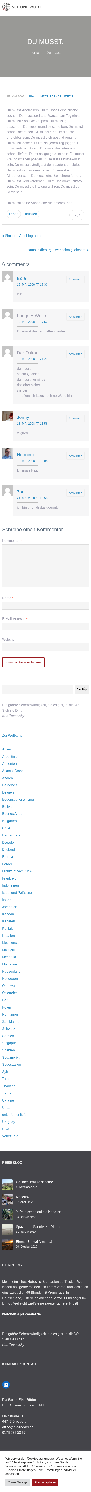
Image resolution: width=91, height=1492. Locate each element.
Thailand (8, 1086)
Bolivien (8, 806)
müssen (31, 214)
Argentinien (10, 756)
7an (21, 491)
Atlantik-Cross (12, 771)
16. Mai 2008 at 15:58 (32, 423)
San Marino (10, 1021)
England (8, 849)
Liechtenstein (12, 943)
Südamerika (11, 1057)
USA (5, 1129)
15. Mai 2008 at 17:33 (32, 284)
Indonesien (10, 885)
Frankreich (10, 878)
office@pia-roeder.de (17, 1427)
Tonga (6, 1093)
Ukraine (8, 1100)
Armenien (9, 763)
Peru (5, 1000)
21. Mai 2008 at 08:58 (32, 498)
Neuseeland (11, 971)
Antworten (75, 279)
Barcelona (10, 785)
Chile (6, 828)
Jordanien (9, 907)
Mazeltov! (23, 1197)
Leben (13, 214)
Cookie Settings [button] (17, 1482)
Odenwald (10, 986)
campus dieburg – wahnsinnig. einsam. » (58, 250)
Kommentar (12, 541)
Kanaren (8, 921)
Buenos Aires (12, 814)
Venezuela (10, 1136)
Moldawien (10, 964)
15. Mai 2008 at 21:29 (32, 359)
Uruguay (8, 1122)
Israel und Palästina (17, 892)
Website (8, 639)
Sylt (5, 1072)
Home (34, 52)
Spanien (8, 1050)
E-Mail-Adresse (15, 619)
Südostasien (11, 1064)
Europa (7, 857)
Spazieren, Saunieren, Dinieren (39, 1227)
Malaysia (9, 950)
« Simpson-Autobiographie (22, 236)
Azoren (7, 778)
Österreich (10, 993)
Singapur (9, 1043)
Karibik (7, 928)
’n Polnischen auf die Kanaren (38, 1212)
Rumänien (10, 1014)
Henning (25, 454)
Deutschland (11, 835)
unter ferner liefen (56, 96)
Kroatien (8, 936)
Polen (6, 1007)
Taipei (6, 1079)
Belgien (8, 792)
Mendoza (9, 957)
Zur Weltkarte (12, 735)
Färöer (7, 864)
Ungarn (7, 1107)
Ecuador (8, 842)
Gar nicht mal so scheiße (34, 1182)
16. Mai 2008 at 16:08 (32, 461)
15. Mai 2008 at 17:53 (32, 322)
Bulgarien (9, 821)
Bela (21, 278)
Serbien (8, 1036)
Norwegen (10, 978)
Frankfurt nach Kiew (17, 871)
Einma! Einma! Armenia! (34, 1242)
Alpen (6, 749)
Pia (31, 96)
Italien (6, 900)
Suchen (82, 689)
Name (7, 598)
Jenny (23, 417)
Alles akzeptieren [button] (45, 1482)
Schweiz (8, 1028)
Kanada (8, 914)
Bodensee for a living (18, 799)
